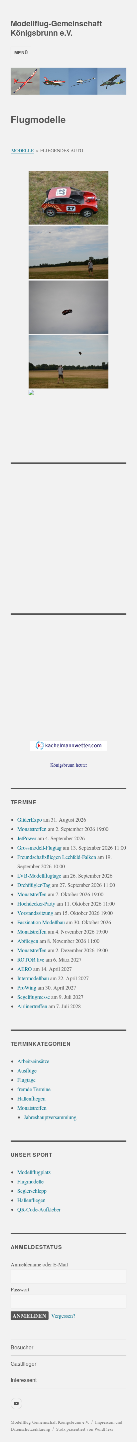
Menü (21, 52)
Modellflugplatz (34, 1171)
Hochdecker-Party (36, 903)
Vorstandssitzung (35, 912)
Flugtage (26, 1079)
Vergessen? (63, 1315)
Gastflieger (23, 1363)
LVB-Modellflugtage (39, 875)
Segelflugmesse (33, 996)
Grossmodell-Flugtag (39, 847)
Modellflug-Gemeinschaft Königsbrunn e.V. (56, 28)
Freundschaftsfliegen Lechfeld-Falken (56, 856)
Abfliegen (27, 940)
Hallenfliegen (31, 1098)
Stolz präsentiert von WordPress (84, 1429)
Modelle (22, 150)
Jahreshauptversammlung (50, 1116)
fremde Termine (34, 1088)
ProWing (26, 987)
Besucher (22, 1347)
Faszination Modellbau (41, 922)
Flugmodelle (30, 1181)
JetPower (26, 838)
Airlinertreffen (32, 1006)
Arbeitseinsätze (33, 1061)
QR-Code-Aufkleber (39, 1209)
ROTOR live (30, 959)
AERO (24, 968)
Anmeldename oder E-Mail (39, 1264)
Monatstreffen (32, 828)
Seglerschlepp (32, 1190)
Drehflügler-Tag (34, 884)
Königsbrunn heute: (68, 765)
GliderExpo (29, 819)
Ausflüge (27, 1070)
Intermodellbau (33, 978)
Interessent (24, 1380)
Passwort (20, 1289)
